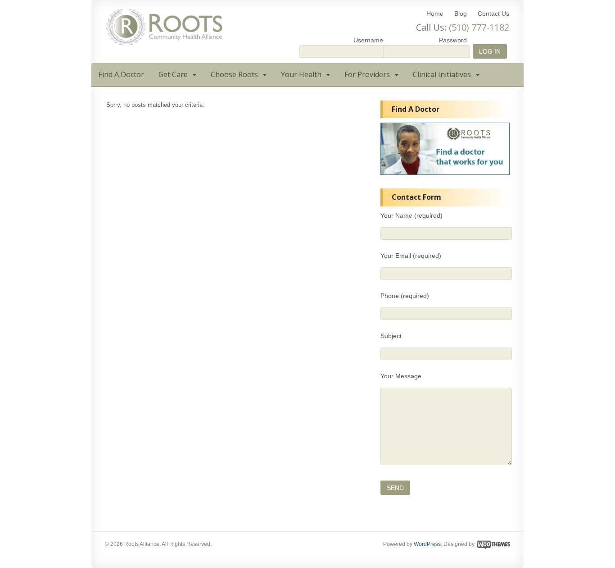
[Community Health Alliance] (164, 40)
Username (368, 40)
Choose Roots (234, 74)
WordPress (427, 544)
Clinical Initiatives (442, 74)
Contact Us (493, 13)
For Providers (367, 74)
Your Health (301, 74)
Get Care (173, 74)
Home (434, 13)
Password (453, 40)
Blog (460, 13)
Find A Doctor (121, 74)
